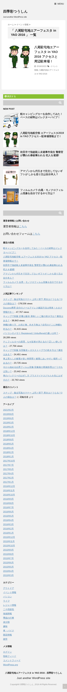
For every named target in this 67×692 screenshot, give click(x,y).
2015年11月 (9, 541)
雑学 (5, 639)
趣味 (5, 626)
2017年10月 (9, 461)
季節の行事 (8, 618)
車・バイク (8, 630)
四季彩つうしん (15, 11)
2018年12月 (9, 431)
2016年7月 (8, 507)
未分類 (6, 622)
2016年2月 (8, 528)
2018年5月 (8, 444)
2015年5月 (8, 567)
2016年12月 (9, 486)
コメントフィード (12, 660)
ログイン (7, 652)
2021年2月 (8, 410)
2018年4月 (8, 448)
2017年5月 (8, 469)
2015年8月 (8, 554)
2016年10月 (9, 494)
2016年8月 (8, 503)
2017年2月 (8, 477)
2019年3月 (8, 422)
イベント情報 (9, 592)
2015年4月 (8, 571)
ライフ (6, 601)
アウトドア (8, 588)
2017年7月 (8, 465)
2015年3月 (8, 575)
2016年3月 (8, 524)
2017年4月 (8, 473)
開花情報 (7, 635)
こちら (23, 226)
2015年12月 (9, 537)
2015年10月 (9, 545)
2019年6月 (8, 418)
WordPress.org (10, 664)
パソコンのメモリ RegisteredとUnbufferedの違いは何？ (30, 333)
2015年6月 (8, 562)
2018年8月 (8, 439)
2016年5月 (8, 516)
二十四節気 (8, 609)
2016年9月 (8, 499)
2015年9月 (8, 550)
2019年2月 (8, 427)
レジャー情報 (9, 605)
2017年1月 (8, 482)
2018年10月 (9, 435)
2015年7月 (8, 558)
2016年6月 (8, 511)
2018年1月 (8, 456)
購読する (11, 96)
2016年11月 (9, 490)
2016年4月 (8, 520)
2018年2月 (8, 452)
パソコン (7, 596)
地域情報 (7, 613)
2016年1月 (8, 533)
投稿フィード (9, 656)
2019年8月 (8, 414)
